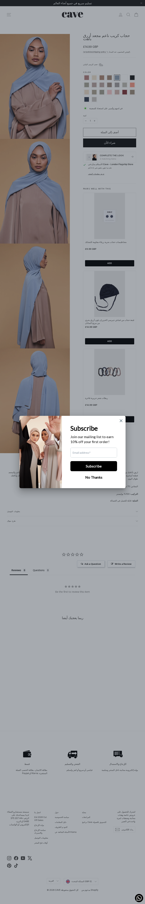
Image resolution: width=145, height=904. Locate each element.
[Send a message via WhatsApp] (139, 898)
